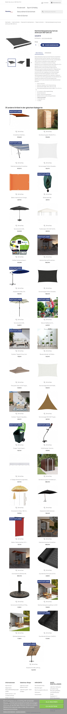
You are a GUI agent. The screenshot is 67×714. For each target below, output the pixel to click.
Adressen (37, 692)
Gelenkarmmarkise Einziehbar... (19, 166)
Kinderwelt (21, 8)
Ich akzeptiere (51, 706)
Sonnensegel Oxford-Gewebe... (48, 166)
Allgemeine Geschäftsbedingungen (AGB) (12, 689)
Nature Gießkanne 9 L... (47, 323)
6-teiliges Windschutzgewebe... (19, 479)
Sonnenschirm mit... (19, 229)
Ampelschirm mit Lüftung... (33, 667)
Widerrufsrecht (9, 698)
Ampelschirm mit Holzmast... (47, 511)
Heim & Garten (22, 16)
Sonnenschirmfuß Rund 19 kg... (19, 605)
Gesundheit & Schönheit (26, 12)
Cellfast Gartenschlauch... (19, 260)
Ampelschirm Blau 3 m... (19, 291)
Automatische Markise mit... (19, 573)
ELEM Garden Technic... (47, 448)
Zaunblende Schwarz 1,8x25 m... (47, 636)
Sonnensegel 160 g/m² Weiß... (47, 385)
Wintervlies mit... (47, 197)
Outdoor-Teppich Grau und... (19, 354)
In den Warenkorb (50, 45)
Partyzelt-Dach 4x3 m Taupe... (19, 385)
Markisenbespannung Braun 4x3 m (47, 605)
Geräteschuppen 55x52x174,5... (47, 135)
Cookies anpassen (20, 712)
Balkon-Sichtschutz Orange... (19, 197)
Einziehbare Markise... (19, 135)
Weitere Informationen (9, 712)
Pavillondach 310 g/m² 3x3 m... (47, 229)
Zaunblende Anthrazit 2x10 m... (47, 573)
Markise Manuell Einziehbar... (48, 260)
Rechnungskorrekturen (41, 690)
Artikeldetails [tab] (48, 53)
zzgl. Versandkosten (47, 38)
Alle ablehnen (51, 702)
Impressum (8, 685)
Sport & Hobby (32, 8)
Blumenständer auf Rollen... (47, 354)
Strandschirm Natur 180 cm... (19, 511)
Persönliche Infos (39, 685)
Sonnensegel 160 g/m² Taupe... (47, 417)
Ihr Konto (38, 682)
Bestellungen (38, 688)
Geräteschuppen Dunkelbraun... (48, 479)
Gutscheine (38, 694)
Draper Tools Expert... (19, 448)
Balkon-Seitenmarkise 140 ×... (19, 542)
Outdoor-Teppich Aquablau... (19, 417)
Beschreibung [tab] (39, 53)
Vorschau (19, 131)
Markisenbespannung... (19, 636)
